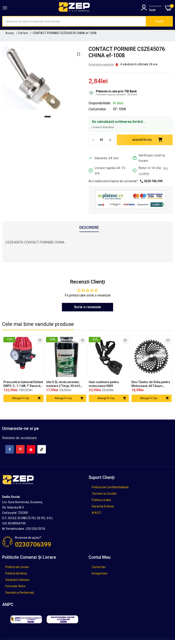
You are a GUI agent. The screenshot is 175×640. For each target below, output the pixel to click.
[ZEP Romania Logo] (74, 8)
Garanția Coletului (17, 579)
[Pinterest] (20, 449)
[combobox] (74, 21)
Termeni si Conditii (104, 493)
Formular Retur (15, 586)
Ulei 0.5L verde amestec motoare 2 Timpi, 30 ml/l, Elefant (63, 384)
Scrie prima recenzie (101, 64)
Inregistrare (99, 573)
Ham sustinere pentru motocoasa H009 (104, 384)
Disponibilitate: (100, 103)
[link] (40, 340)
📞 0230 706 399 (151, 181)
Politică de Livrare (17, 567)
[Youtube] (31, 449)
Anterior (13, 369)
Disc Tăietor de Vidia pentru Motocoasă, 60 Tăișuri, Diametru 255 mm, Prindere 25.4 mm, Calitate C (150, 384)
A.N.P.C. (97, 512)
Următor (162, 369)
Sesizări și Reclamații (19, 592)
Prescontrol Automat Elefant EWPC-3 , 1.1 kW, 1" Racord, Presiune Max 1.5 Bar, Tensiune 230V (23, 384)
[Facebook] (9, 449)
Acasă (9, 33)
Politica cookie (101, 500)
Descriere (89, 227)
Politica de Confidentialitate (110, 487)
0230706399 (33, 544)
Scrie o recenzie (87, 307)
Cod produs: (97, 109)
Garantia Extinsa (103, 506)
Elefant (23, 33)
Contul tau (99, 567)
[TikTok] (41, 449)
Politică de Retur (16, 573)
